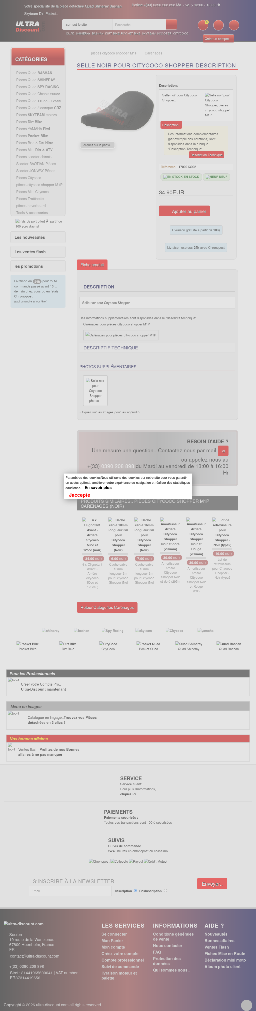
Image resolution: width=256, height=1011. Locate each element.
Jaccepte (79, 494)
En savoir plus (98, 487)
